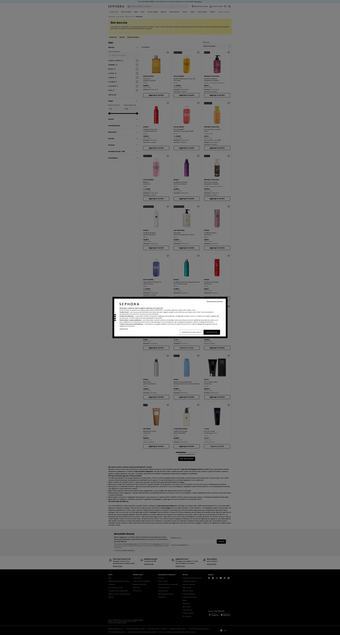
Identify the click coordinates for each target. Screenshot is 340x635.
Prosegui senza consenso (215, 301)
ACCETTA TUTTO (211, 332)
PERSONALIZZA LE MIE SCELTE (191, 332)
